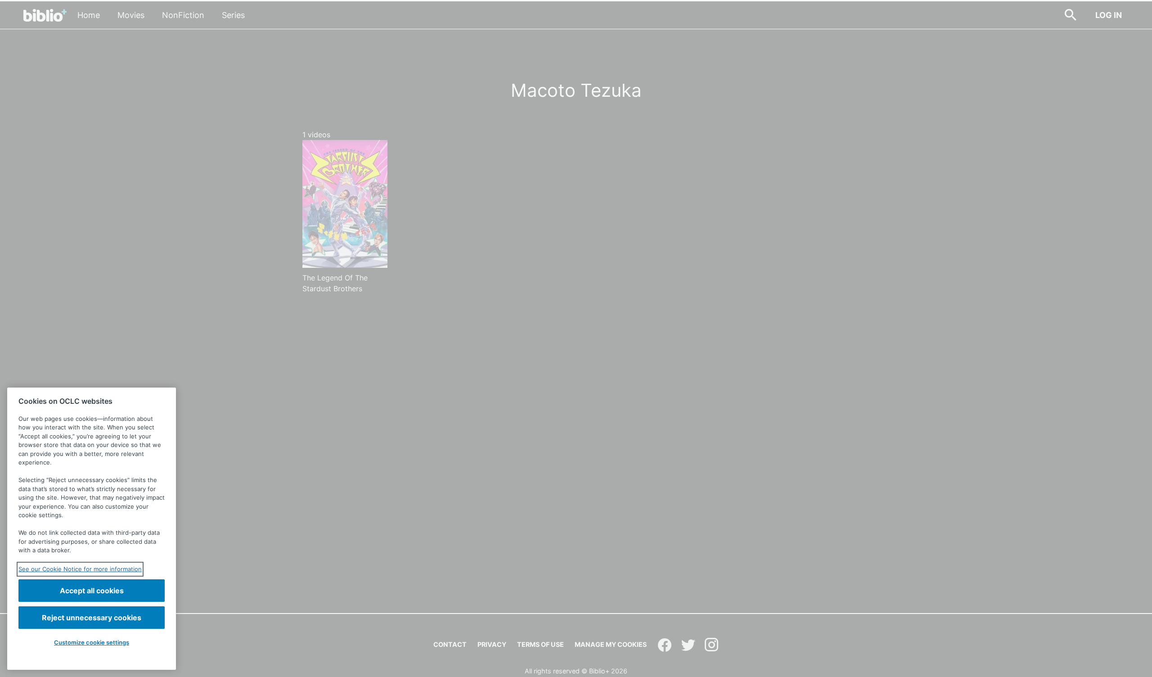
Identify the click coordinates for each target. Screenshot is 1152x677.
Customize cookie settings (91, 642)
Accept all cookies (92, 590)
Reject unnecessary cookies (91, 617)
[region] (91, 529)
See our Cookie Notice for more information (80, 569)
